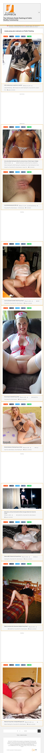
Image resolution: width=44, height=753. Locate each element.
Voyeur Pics (25, 167)
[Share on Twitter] (17, 36)
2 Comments (31, 167)
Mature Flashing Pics (8, 165)
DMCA (20, 745)
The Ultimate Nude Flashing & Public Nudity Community (17, 19)
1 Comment (28, 207)
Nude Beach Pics (24, 165)
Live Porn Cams (16, 26)
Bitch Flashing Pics (21, 163)
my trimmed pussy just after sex (11, 205)
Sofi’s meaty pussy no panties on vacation (13, 85)
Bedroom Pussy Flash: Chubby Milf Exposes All (14, 721)
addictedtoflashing (8, 87)
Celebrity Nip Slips (23, 735)
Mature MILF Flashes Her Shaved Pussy (12, 556)
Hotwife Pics (35, 163)
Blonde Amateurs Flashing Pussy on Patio (13, 447)
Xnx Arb (36, 26)
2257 (17, 745)
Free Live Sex (22, 26)
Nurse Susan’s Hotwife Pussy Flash (11, 396)
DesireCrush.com (36, 25)
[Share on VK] (23, 36)
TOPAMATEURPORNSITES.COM (19, 25)
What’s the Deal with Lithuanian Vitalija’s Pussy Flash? (16, 626)
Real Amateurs (19, 167)
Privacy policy (24, 745)
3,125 (25, 731)
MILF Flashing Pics (17, 165)
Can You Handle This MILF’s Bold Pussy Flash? (14, 300)
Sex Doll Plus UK (26, 26)
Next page (39, 731)
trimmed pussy (21, 207)
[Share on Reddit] (5, 36)
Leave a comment (11, 90)
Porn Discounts (11, 26)
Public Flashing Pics (25, 87)
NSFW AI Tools (32, 26)
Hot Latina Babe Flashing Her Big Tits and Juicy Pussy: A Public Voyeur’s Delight (21, 161)
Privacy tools (29, 745)
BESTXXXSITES (10, 25)
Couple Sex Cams (22, 123)
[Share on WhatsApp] (29, 36)
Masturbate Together (29, 25)
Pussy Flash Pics (32, 87)
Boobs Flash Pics (28, 163)
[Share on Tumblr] (11, 36)
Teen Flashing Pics (18, 449)
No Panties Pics (17, 87)
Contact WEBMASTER (12, 745)
